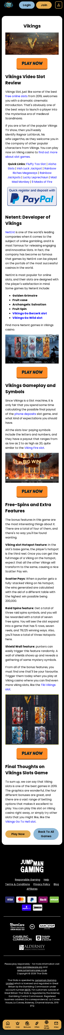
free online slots (16, 96)
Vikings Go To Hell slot (20, 822)
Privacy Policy (41, 884)
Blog (56, 884)
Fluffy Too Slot (36, 164)
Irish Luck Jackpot (29, 168)
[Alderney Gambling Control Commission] (32, 947)
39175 (28, 989)
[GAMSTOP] (47, 926)
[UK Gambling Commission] (22, 938)
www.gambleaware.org (29, 967)
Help (46, 879)
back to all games (46, 834)
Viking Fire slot (34, 448)
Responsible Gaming (27, 879)
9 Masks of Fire (42, 182)
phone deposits (25, 414)
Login (27, 5)
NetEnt (10, 232)
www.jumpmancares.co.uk (32, 970)
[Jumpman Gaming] (32, 871)
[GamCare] (17, 926)
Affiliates (32, 889)
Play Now (18, 834)
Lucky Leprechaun (35, 177)
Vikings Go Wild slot (27, 318)
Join (44, 5)
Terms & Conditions (17, 884)
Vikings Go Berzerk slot (29, 313)
